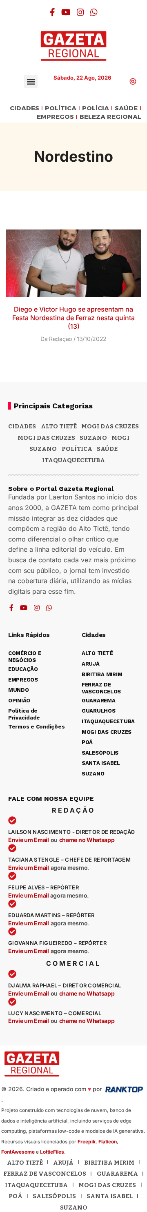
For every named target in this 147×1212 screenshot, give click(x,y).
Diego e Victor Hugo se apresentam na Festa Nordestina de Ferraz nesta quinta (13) (73, 317)
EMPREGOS (55, 117)
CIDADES (24, 108)
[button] (31, 81)
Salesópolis (54, 1196)
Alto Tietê (59, 426)
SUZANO (43, 448)
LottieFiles (52, 1152)
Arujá (63, 1162)
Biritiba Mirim (109, 1162)
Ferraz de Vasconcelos (44, 1173)
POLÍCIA (95, 108)
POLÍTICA (60, 108)
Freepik (87, 1141)
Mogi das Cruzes (46, 437)
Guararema (117, 1173)
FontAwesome (18, 1152)
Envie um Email (28, 839)
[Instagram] (80, 12)
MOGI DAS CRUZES (110, 426)
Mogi (120, 437)
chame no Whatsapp (87, 839)
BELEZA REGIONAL (110, 117)
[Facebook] (52, 12)
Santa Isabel (110, 1196)
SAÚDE (126, 108)
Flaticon (107, 1141)
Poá (15, 1196)
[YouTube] (66, 12)
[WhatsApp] (94, 12)
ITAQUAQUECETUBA (73, 460)
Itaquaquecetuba (36, 1185)
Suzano (93, 437)
